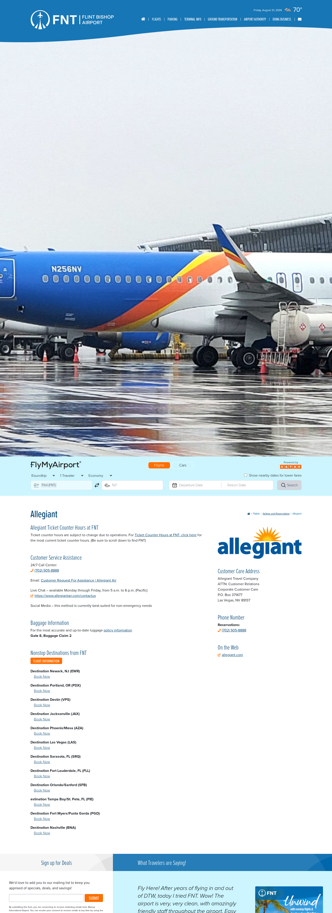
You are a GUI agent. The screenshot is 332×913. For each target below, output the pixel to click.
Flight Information (46, 661)
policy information (118, 630)
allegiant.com (232, 654)
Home (143, 19)
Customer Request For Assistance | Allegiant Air (78, 580)
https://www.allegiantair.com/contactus (65, 595)
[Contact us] (299, 19)
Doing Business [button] (282, 19)
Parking (173, 19)
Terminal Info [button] (192, 19)
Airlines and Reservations (276, 513)
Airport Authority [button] (255, 19)
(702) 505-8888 (47, 570)
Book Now (42, 676)
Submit (94, 898)
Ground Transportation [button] (222, 19)
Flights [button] (156, 19)
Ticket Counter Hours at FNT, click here (165, 535)
